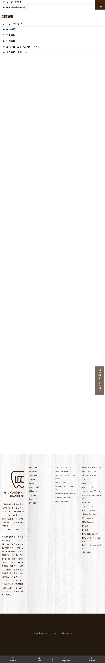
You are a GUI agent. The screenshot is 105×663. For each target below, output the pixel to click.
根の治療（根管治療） (90, 475)
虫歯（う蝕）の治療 (89, 471)
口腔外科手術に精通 (62, 497)
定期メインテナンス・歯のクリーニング (91, 539)
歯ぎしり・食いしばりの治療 (91, 546)
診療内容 (32, 479)
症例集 (31, 483)
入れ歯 (84, 483)
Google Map (65, 661)
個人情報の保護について (18, 52)
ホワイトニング (87, 487)
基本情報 (10, 35)
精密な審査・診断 (61, 471)
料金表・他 (33, 491)
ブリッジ (85, 479)
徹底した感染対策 (61, 501)
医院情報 (32, 495)
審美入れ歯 (86, 502)
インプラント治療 (88, 510)
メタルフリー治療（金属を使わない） (91, 496)
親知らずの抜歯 (87, 518)
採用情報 (32, 503)
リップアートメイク (89, 506)
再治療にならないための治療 (65, 488)
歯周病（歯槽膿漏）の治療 (91, 467)
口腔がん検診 (86, 552)
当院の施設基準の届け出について (22, 46)
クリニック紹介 (14, 23)
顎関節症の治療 (87, 522)
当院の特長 (33, 475)
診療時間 (13, 661)
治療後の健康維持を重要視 (65, 493)
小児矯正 (85, 530)
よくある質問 (34, 487)
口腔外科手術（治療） (90, 514)
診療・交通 (33, 499)
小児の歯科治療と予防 (90, 534)
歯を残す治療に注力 (62, 482)
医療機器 (10, 29)
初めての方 (33, 467)
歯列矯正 (85, 526)
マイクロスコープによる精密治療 (65, 477)
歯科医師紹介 (34, 471)
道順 (39, 661)
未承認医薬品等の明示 (17, 7)
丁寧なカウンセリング (63, 467)
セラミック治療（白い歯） (91, 491)
